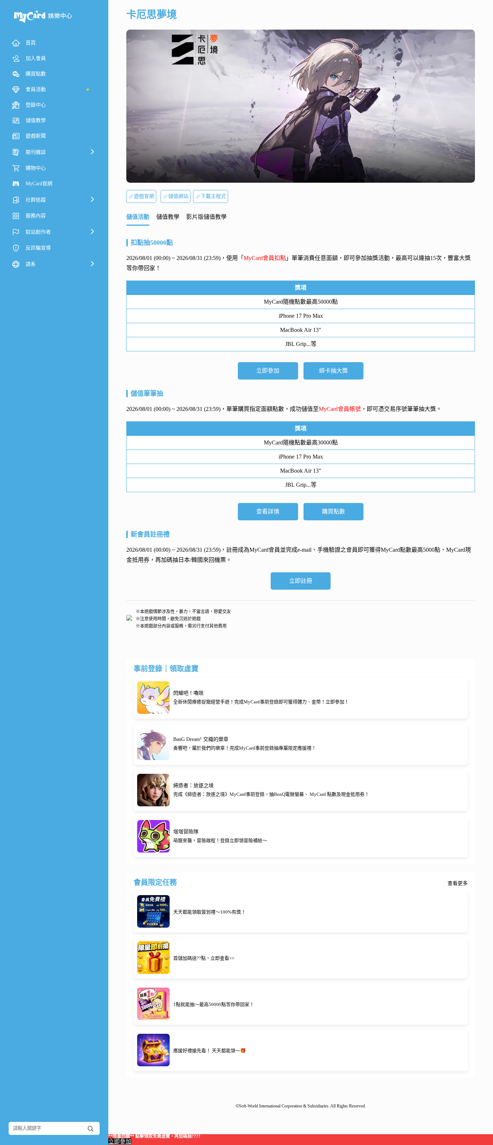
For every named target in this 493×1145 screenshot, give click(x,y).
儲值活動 (137, 217)
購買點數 (333, 511)
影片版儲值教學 (206, 217)
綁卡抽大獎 (333, 371)
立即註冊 (300, 581)
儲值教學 (167, 217)
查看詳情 (267, 511)
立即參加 (267, 371)
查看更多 (458, 883)
